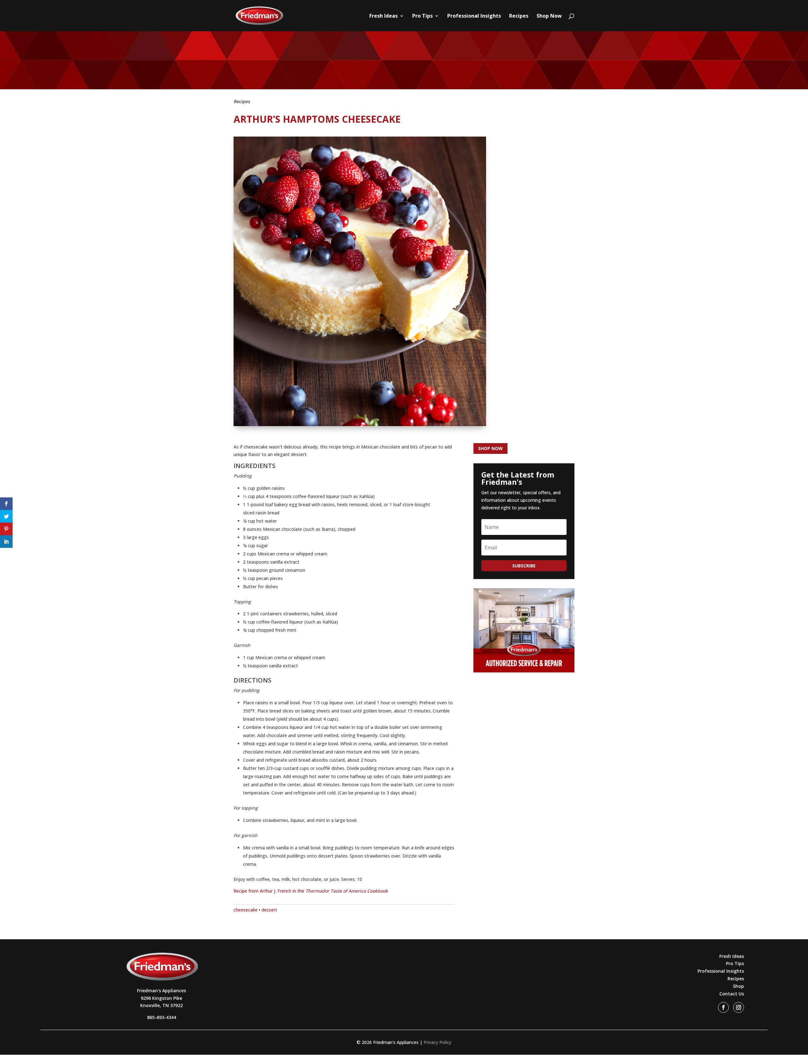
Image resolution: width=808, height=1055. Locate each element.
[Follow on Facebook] (723, 1007)
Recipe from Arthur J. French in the (311, 891)
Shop (738, 986)
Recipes (518, 16)
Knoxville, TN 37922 (161, 1005)
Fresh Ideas (383, 16)
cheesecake (246, 910)
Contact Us (731, 994)
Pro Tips (422, 16)
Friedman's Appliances (161, 990)
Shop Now (549, 16)
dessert (269, 910)
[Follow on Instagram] (738, 1007)
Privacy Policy (437, 1042)
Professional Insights (474, 16)
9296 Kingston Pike (161, 998)
